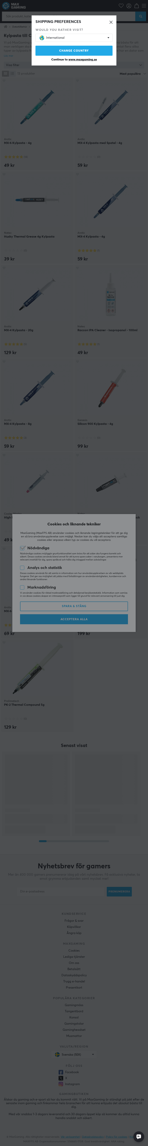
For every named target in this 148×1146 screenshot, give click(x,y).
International (55, 37)
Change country (74, 50)
